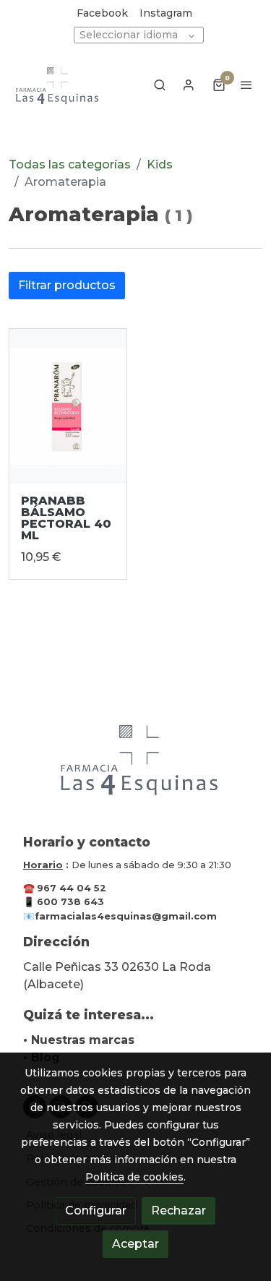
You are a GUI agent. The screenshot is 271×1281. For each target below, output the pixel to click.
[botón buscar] (160, 84)
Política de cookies (134, 1176)
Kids (160, 164)
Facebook (102, 13)
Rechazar (178, 1210)
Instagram (165, 13)
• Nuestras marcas (78, 1040)
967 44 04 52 (71, 888)
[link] (57, 84)
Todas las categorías (70, 164)
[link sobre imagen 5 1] (67, 406)
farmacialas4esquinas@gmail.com (126, 916)
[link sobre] (135, 767)
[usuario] (189, 84)
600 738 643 (70, 901)
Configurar (95, 1210)
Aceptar (135, 1244)
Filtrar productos (67, 285)
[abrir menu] (246, 84)
